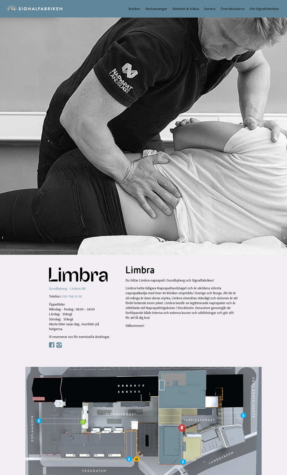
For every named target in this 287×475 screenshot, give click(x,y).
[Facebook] (51, 345)
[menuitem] (134, 9)
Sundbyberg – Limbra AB (67, 288)
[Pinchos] (3, 237)
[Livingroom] (284, 237)
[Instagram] (59, 345)
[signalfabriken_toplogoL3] (34, 9)
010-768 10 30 (72, 296)
